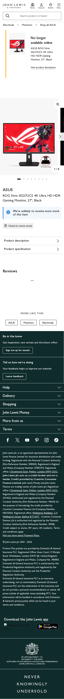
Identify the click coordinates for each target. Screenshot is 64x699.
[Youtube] (27, 441)
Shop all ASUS (48, 24)
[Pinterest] (37, 441)
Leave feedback (14, 376)
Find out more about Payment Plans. (21, 535)
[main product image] (20, 53)
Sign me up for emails (18, 350)
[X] (17, 441)
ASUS (11, 322)
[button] (59, 5)
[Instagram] (47, 441)
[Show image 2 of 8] (60, 137)
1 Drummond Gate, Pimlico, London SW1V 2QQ (34, 471)
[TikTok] (56, 441)
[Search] (7, 16)
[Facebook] (8, 441)
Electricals (8, 24)
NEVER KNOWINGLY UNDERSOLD (32, 684)
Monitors (27, 24)
